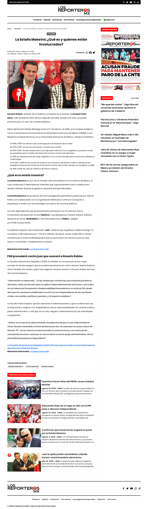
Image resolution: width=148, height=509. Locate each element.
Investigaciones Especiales (88, 20)
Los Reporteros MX (39, 249)
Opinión (47, 20)
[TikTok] (139, 488)
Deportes (110, 20)
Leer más (135, 98)
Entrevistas (69, 20)
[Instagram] (136, 488)
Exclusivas (57, 20)
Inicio (9, 29)
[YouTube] (131, 488)
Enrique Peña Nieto (15, 366)
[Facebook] (123, 488)
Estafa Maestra (32, 366)
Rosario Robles (47, 366)
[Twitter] (127, 488)
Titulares (37, 20)
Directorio (111, 499)
